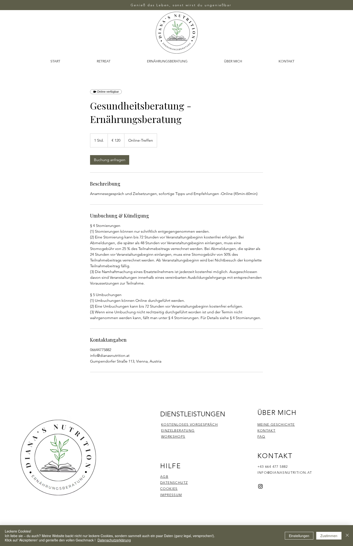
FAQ (261, 436)
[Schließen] (347, 535)
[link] (109, 160)
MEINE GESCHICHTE (276, 424)
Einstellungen (299, 535)
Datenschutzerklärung (114, 540)
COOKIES (169, 488)
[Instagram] (260, 486)
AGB (164, 476)
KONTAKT (266, 430)
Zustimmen (328, 535)
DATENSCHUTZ (174, 482)
